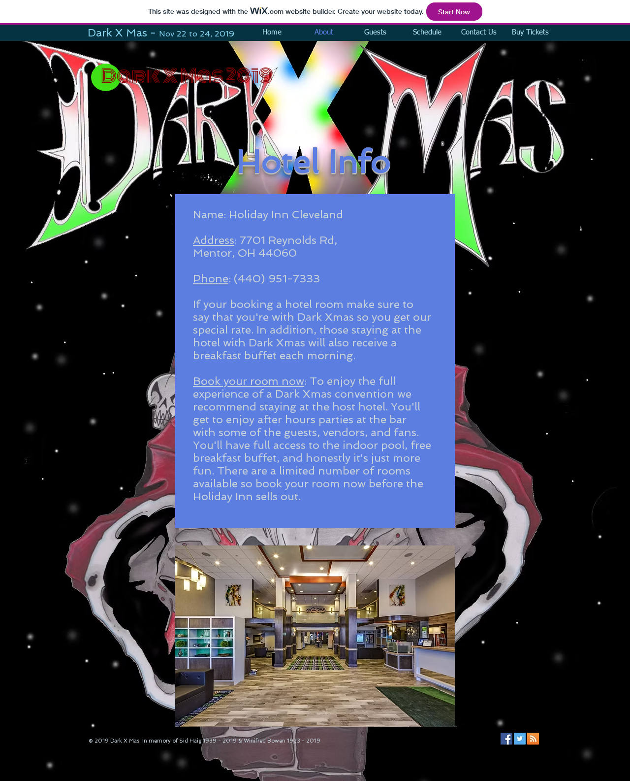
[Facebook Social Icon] (506, 739)
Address (213, 240)
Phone (210, 278)
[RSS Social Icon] (533, 739)
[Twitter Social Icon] (520, 739)
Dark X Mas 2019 (187, 76)
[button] (315, 636)
